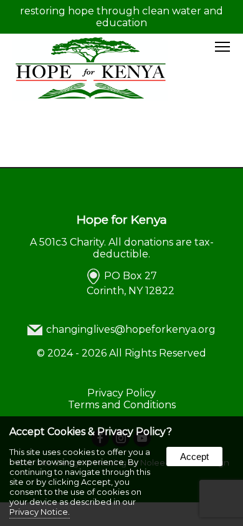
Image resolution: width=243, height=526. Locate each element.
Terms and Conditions (122, 405)
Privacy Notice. (39, 512)
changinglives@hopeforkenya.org (131, 329)
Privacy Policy (121, 393)
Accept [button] (194, 456)
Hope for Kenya (122, 219)
